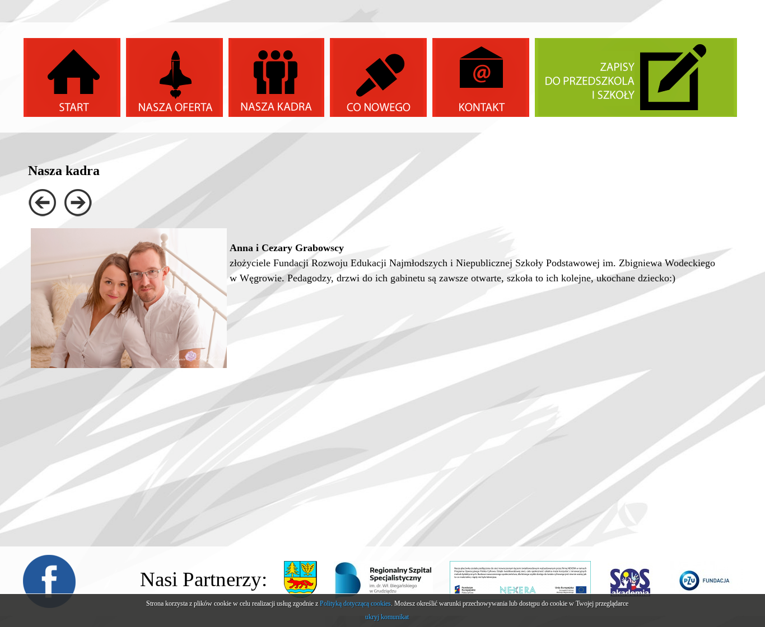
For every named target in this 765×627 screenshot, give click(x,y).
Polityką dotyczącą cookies (355, 603)
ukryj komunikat (387, 617)
